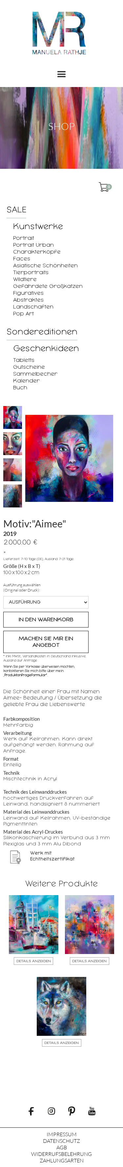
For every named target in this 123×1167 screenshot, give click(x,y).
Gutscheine (29, 367)
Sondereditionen (42, 331)
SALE (16, 209)
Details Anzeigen (33, 961)
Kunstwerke (38, 226)
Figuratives (28, 293)
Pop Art (23, 313)
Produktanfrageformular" (25, 675)
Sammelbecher (35, 374)
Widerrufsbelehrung (61, 1154)
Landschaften (33, 307)
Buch (20, 387)
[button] (61, 74)
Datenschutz (61, 1141)
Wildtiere (25, 279)
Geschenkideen (46, 348)
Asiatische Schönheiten (45, 265)
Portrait (23, 238)
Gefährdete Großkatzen (48, 286)
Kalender (26, 381)
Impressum (62, 1134)
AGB (61, 1147)
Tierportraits (31, 272)
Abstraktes (28, 300)
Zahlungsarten (62, 1160)
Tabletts (23, 360)
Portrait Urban (33, 245)
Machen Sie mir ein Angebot (46, 641)
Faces (21, 259)
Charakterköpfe (37, 252)
